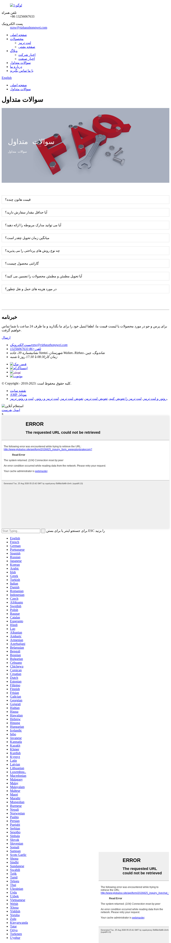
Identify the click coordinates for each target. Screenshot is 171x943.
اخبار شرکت (26, 55)
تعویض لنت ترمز (96, 398)
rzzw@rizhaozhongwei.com (28, 27)
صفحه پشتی (26, 47)
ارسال (6, 337)
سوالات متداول (20, 62)
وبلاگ (14, 51)
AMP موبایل (18, 394)
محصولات (17, 39)
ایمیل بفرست (11, 410)
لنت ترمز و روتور (47, 398)
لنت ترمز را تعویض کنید (125, 398)
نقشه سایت (18, 390)
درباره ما (16, 66)
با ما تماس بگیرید (21, 70)
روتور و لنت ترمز (155, 398)
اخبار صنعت (26, 58)
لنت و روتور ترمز (22, 398)
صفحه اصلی (18, 35)
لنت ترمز (24, 43)
